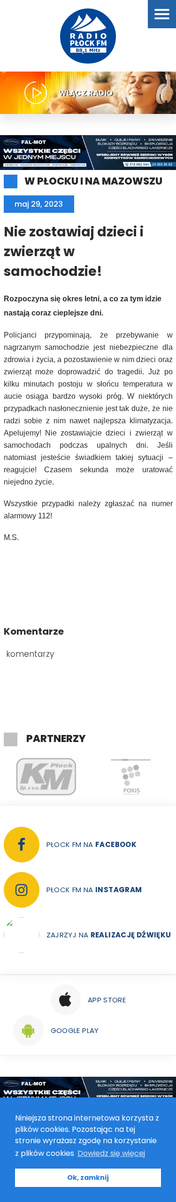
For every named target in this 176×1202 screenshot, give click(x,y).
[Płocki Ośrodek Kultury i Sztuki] (130, 776)
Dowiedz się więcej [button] (111, 1153)
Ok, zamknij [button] (88, 1177)
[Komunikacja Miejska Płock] (46, 776)
